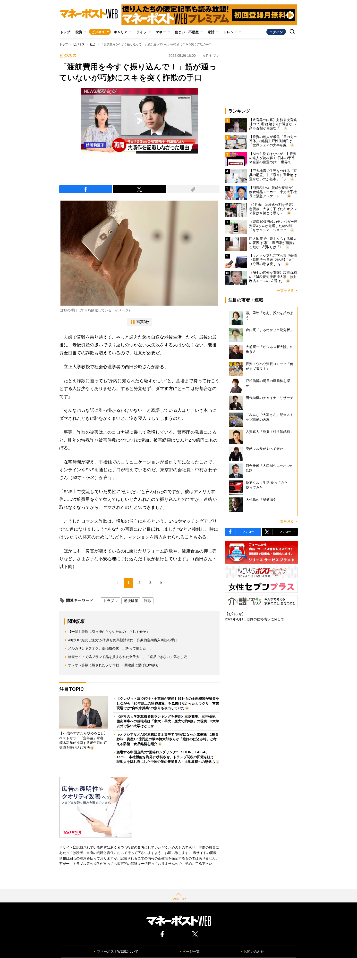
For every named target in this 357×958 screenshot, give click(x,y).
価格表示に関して (270, 619)
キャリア (121, 32)
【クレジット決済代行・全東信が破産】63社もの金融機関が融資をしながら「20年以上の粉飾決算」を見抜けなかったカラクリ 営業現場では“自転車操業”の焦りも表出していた (168, 703)
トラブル (110, 601)
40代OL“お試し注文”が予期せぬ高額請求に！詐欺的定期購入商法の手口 (123, 640)
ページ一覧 (191, 951)
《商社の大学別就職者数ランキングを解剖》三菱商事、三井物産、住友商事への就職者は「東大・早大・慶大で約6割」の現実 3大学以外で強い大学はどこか (168, 721)
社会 (93, 44)
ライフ (141, 32)
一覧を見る (285, 290)
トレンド (230, 32)
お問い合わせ (254, 951)
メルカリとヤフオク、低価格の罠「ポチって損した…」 (110, 648)
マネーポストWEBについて (117, 951)
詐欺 (147, 601)
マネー (161, 32)
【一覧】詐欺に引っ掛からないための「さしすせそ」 (109, 631)
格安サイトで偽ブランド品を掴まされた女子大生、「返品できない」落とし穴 (127, 657)
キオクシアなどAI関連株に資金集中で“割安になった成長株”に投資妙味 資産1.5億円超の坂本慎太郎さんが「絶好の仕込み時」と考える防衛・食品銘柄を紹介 (168, 739)
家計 (211, 32)
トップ (65, 32)
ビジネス (98, 32)
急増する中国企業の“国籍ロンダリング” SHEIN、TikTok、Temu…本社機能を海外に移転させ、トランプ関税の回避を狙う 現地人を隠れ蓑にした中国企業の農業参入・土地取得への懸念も (167, 756)
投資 (79, 32)
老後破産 (131, 601)
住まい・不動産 (187, 32)
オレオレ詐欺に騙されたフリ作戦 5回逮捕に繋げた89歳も (113, 665)
